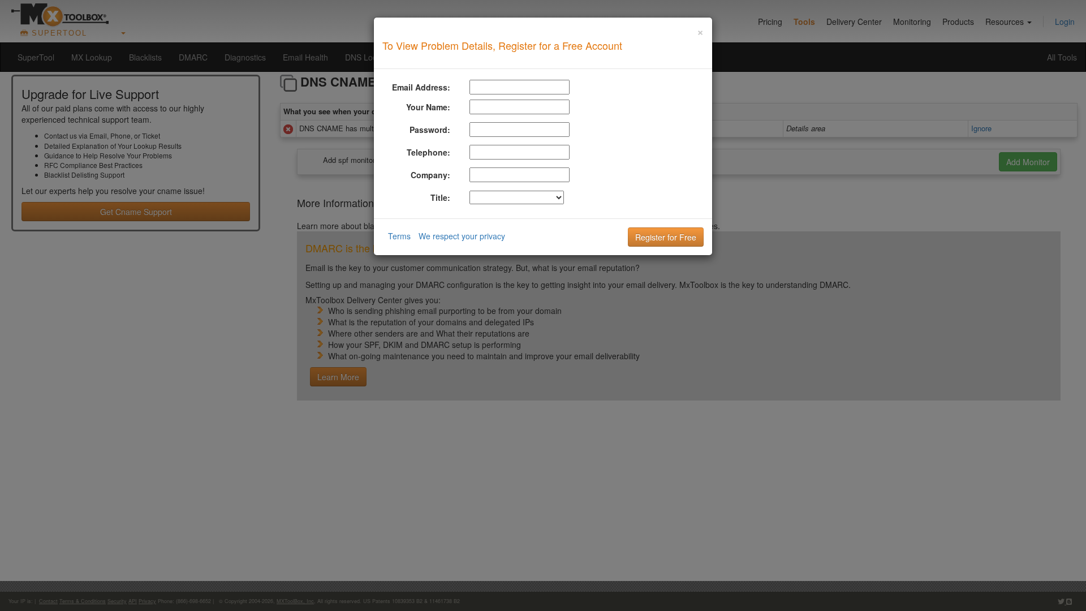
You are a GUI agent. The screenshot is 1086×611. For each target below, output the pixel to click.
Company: (430, 174)
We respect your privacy (462, 236)
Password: (430, 129)
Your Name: (428, 107)
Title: (440, 197)
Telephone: (428, 152)
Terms (399, 236)
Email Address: (421, 87)
